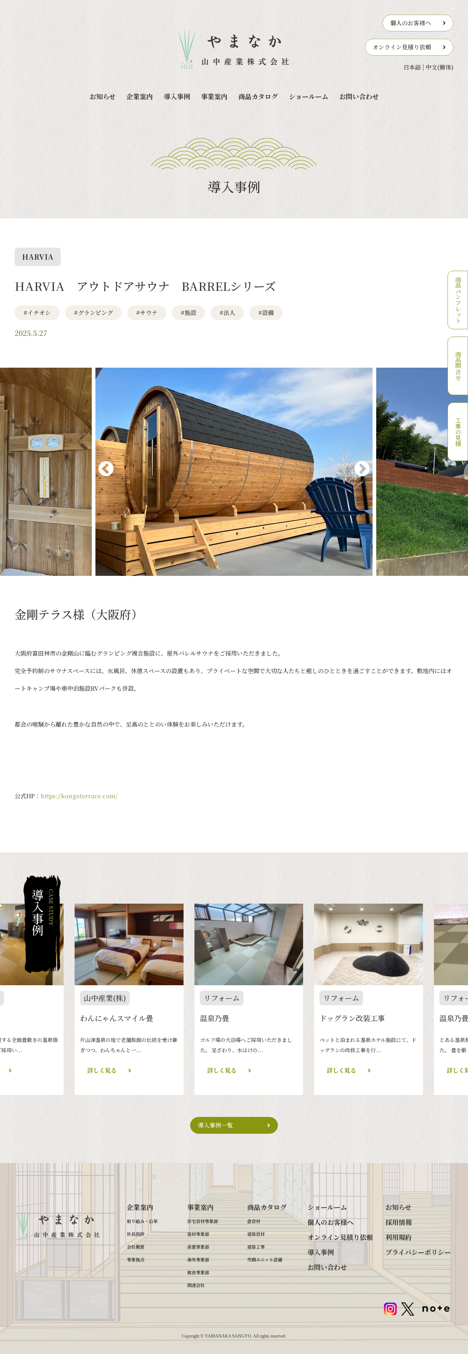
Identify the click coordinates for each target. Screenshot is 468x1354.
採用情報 (398, 1222)
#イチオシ (37, 312)
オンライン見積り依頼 (402, 47)
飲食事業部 (198, 1272)
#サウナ (147, 312)
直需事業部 (198, 1247)
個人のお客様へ (410, 23)
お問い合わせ (359, 96)
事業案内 (214, 96)
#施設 (188, 312)
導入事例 (177, 96)
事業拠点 (135, 1259)
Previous (97, 471)
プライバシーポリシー (418, 1252)
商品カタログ (258, 96)
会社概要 (135, 1247)
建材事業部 (198, 1234)
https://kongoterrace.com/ (79, 796)
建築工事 (256, 1247)
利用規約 (398, 1237)
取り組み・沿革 (142, 1221)
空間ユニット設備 (264, 1259)
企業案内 (140, 96)
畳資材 (253, 1221)
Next (353, 471)
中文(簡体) (439, 67)
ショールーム (308, 96)
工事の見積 (458, 431)
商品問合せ (458, 365)
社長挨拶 (135, 1234)
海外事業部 (198, 1259)
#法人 (227, 312)
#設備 (266, 312)
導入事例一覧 (215, 1125)
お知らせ (103, 96)
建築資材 (256, 1234)
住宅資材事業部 (202, 1221)
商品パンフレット (458, 300)
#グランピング (93, 312)
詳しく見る (31, 1070)
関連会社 (196, 1285)
